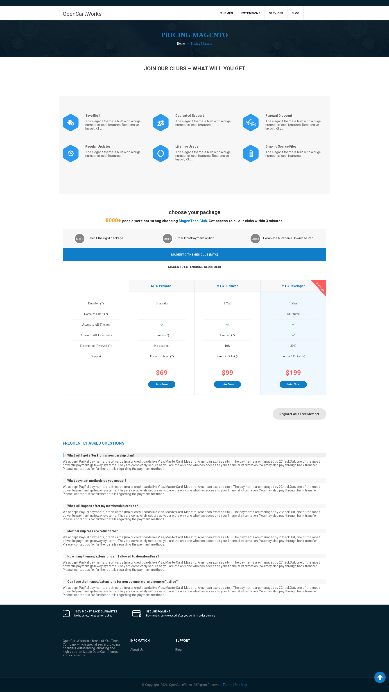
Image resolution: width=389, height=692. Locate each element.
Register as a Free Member (299, 414)
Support (96, 356)
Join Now (161, 384)
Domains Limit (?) (96, 314)
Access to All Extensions (96, 335)
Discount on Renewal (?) (96, 345)
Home (181, 43)
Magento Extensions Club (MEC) (194, 267)
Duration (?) (96, 303)
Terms (227, 685)
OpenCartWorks (82, 14)
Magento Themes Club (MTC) (194, 254)
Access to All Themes (96, 324)
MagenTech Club (193, 221)
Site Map (240, 685)
